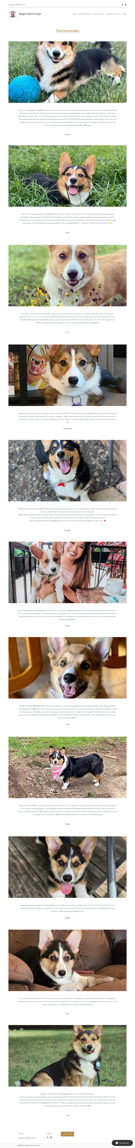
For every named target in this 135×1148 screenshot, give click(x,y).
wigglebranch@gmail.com (17, 5)
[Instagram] (125, 5)
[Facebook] (122, 5)
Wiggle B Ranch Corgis (30, 13)
